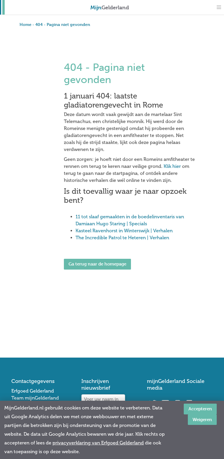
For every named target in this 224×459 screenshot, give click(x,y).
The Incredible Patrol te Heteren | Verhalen (122, 237)
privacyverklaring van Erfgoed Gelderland (98, 443)
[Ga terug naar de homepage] (97, 286)
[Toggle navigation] (219, 7)
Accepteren (200, 408)
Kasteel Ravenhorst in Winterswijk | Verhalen (124, 230)
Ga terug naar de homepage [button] (97, 264)
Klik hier (172, 166)
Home (26, 24)
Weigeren (202, 419)
